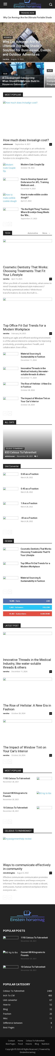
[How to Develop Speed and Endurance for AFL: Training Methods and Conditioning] (10, 183)
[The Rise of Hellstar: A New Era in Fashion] (10, 387)
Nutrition (45, 1044)
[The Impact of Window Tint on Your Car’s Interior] (10, 402)
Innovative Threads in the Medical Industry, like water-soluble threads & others (35, 371)
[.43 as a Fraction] (10, 521)
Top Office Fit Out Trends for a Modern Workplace (24, 327)
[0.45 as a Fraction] (10, 492)
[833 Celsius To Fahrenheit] (27, 444)
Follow (46, 607)
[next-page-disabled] (10, 897)
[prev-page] (5, 224)
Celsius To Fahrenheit (15, 448)
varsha (6, 279)
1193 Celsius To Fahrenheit (16, 778)
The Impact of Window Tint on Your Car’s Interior (24, 749)
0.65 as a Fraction (29, 474)
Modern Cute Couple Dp (32, 164)
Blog (5, 74)
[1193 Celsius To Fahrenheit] (44, 782)
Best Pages (10, 1044)
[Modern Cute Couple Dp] (10, 168)
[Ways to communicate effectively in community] (27, 849)
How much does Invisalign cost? (26, 140)
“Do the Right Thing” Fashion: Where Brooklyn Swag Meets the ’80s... (35, 212)
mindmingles (9, 873)
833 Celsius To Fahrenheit (20, 452)
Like (48, 601)
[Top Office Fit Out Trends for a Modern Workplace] (27, 310)
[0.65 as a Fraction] (10, 478)
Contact (11, 1040)
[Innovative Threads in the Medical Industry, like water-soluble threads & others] (10, 372)
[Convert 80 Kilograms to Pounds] (44, 797)
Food (20, 1044)
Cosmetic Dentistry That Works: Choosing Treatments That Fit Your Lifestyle (25, 271)
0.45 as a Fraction (29, 488)
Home (20, 1040)
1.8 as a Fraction (29, 503)
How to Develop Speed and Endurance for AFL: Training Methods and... (35, 182)
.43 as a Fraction (29, 518)
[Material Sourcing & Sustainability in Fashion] (10, 357)
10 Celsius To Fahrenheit (15, 807)
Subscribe (45, 614)
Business (8, 37)
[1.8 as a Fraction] (10, 507)
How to (29, 1044)
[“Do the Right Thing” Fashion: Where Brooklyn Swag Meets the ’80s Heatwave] (10, 213)
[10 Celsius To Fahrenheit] (44, 811)
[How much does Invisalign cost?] (27, 118)
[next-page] (10, 224)
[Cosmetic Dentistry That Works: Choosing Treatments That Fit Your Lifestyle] (27, 251)
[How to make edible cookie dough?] (10, 198)
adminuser (8, 144)
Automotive (33, 233)
